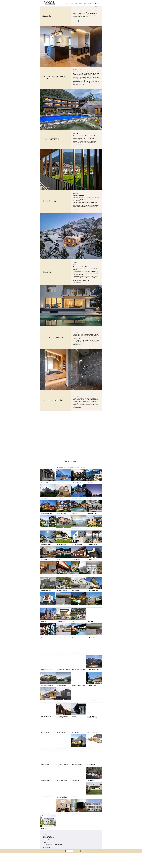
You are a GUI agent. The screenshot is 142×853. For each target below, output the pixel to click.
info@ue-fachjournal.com (57, 838)
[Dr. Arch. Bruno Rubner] (94, 672)
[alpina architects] (63, 687)
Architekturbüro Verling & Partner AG (63, 661)
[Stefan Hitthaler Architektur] (48, 546)
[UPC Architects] (94, 469)
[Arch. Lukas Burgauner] (48, 799)
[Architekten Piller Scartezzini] (48, 500)
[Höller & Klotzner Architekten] (48, 734)
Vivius (73, 615)
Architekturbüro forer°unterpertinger (92, 631)
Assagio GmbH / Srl (91, 613)
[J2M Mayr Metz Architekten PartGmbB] (48, 654)
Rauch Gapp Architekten (92, 538)
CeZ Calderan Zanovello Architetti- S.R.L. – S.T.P (92, 711)
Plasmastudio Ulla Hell (61, 476)
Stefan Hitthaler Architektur (46, 553)
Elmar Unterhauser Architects (62, 806)
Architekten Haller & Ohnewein (47, 522)
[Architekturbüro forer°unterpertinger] (94, 623)
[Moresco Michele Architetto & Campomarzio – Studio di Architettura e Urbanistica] (63, 782)
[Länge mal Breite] (94, 561)
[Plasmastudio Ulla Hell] (63, 469)
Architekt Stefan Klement (46, 584)
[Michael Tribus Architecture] (63, 577)
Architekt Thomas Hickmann (93, 522)
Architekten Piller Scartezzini (47, 507)
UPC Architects (90, 476)
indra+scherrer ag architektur (47, 679)
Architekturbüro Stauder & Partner (93, 742)
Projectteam (74, 599)
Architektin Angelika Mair (77, 491)
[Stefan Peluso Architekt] (78, 799)
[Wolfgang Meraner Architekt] (48, 782)
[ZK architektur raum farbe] (94, 577)
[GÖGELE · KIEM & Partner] (94, 500)
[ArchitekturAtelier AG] (48, 687)
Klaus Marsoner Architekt (46, 710)
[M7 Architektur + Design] (63, 607)
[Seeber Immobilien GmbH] (94, 799)
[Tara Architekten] (48, 484)
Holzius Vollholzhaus (45, 758)
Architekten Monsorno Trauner (78, 741)
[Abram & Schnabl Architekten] (48, 592)
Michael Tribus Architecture (62, 584)
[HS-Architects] (63, 546)
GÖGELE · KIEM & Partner (92, 507)
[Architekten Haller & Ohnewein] (48, 515)
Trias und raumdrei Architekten (94, 726)
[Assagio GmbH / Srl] (94, 606)
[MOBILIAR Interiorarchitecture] (78, 515)
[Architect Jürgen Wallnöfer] (63, 767)
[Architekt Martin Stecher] (63, 638)
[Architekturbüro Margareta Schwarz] (78, 623)
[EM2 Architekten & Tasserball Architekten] (63, 623)
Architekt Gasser (75, 789)
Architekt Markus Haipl (61, 507)
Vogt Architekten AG (45, 822)
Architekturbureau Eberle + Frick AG (78, 661)
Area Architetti (44, 615)
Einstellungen (84, 850)
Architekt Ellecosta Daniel (62, 741)
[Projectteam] (78, 592)
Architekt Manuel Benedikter (46, 774)
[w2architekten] (94, 592)
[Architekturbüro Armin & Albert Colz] (63, 750)
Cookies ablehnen (77, 850)
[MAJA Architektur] (94, 767)
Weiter (101, 46)
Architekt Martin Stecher (61, 644)
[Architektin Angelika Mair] (78, 484)
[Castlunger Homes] (78, 767)
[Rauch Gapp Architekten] (94, 530)
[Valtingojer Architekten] (63, 530)
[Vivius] (78, 607)
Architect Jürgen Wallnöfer (62, 774)
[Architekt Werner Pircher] (63, 592)
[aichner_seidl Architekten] (63, 515)
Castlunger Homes (75, 774)
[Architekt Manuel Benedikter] (48, 767)
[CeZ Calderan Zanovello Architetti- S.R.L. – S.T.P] (94, 702)
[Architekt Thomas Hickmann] (94, 515)
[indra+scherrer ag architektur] (48, 672)
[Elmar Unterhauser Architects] (63, 799)
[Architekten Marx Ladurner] (78, 750)
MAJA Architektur (91, 774)
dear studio (74, 710)
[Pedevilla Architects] (63, 484)
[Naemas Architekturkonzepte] (78, 719)
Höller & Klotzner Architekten (47, 741)
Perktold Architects (45, 644)
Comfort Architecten (91, 758)
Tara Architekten (44, 491)
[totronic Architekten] (48, 469)
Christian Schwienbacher (77, 538)
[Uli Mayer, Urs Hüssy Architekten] (94, 638)
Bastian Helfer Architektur (46, 538)
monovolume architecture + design (78, 677)
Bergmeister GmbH (91, 694)
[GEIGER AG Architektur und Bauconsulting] (78, 636)
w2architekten (90, 599)
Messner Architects (91, 491)
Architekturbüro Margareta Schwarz (77, 631)
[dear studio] (78, 702)
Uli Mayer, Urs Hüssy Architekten (94, 645)
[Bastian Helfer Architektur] (48, 530)
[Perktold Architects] (48, 638)
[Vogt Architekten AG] (48, 814)
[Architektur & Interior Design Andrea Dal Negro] (63, 702)
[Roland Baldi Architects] (78, 546)
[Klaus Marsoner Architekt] (48, 702)
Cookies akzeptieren (69, 850)
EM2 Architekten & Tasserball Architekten (62, 631)
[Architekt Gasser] (78, 782)
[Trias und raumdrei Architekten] (94, 719)
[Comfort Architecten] (94, 750)
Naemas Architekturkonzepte (77, 726)
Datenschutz (48, 846)
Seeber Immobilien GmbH (92, 806)
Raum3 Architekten (76, 584)
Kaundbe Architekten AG (61, 679)
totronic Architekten (45, 476)
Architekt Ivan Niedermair (93, 553)
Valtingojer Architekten (61, 538)
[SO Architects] (78, 500)
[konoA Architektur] (78, 561)
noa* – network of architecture (78, 476)
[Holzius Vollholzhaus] (48, 750)
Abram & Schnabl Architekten (47, 599)
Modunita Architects (45, 726)
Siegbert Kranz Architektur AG (93, 663)
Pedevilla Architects (60, 491)
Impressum (44, 846)
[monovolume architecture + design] (78, 671)
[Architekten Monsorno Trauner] (78, 734)
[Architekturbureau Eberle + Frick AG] (78, 654)
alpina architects (60, 694)
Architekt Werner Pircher (61, 599)
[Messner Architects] (94, 484)
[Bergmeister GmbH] (94, 687)
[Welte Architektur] (78, 687)
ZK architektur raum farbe (93, 584)
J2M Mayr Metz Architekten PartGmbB (46, 661)
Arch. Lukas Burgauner (45, 806)
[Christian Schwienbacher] (78, 530)
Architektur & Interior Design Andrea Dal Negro (62, 710)
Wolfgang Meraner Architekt (46, 789)
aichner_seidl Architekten (62, 522)
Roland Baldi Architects (76, 553)
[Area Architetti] (48, 607)
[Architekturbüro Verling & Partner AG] (63, 654)
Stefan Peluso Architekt (76, 806)
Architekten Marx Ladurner (77, 758)
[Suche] (98, 3)
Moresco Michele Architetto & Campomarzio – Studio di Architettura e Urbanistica (62, 790)
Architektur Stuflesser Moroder (94, 789)
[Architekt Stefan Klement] (48, 577)
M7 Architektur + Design (61, 615)
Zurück (41, 46)
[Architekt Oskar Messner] (63, 561)
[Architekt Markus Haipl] (63, 500)
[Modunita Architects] (48, 719)
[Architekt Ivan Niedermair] (94, 546)
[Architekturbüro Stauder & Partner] (94, 734)
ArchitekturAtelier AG (45, 694)
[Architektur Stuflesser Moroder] (94, 782)
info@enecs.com (49, 838)
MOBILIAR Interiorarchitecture (78, 522)
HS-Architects (59, 553)
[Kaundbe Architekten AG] (63, 672)
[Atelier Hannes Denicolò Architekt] (48, 561)
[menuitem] (67, 3)
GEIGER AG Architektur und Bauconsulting (77, 642)
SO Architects (74, 507)
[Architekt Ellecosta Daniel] (63, 734)
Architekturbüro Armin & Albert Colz (63, 758)
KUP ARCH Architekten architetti (63, 726)
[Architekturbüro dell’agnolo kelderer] (48, 623)
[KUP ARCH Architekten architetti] (63, 719)
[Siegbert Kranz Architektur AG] (94, 655)
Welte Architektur (75, 694)
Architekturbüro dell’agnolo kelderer (46, 631)
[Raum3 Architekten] (78, 577)
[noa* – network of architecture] (78, 469)
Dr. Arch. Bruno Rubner (92, 679)
